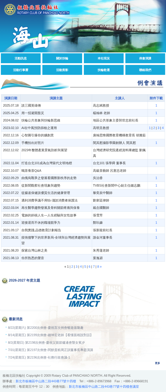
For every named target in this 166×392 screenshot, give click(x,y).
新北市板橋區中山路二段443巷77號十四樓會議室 (104, 386)
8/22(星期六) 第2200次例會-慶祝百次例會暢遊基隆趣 (45, 327)
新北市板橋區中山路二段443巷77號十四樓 (46, 381)
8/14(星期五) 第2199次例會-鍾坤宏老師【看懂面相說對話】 (50, 335)
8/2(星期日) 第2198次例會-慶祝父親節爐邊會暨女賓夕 (46, 342)
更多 (157, 363)
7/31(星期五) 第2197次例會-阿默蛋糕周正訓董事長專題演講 (50, 350)
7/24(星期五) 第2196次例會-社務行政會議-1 (39, 357)
